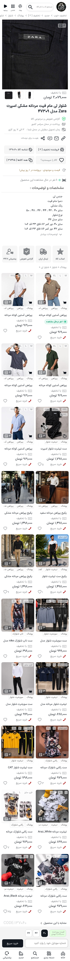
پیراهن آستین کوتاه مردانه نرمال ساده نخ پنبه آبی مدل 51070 (18, 449)
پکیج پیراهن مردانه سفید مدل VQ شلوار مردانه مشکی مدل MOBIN (53, 513)
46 (28, 933)
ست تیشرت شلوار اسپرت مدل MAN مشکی (54, 449)
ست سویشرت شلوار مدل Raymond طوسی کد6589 (52, 641)
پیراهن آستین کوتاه (39, 308)
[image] (9, 95)
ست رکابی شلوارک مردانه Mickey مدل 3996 (53, 768)
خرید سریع (12, 943)
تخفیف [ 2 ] (34, 15)
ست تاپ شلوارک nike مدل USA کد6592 (17, 641)
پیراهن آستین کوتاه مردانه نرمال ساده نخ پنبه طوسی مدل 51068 (18, 386)
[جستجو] (30, 5)
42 (36, 933)
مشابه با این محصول (55, 923)
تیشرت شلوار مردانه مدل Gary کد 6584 (53, 704)
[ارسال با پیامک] (49, 139)
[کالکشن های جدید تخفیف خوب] (13, 6)
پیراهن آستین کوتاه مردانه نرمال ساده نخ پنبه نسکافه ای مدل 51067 (52, 315)
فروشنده (48, 149)
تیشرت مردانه (41, 825)
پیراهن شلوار (7, 506)
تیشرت (54, 825)
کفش (39, 569)
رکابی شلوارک (51, 760)
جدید (47, 15)
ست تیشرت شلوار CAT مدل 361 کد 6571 (20, 768)
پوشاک (20, 15)
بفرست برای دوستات (29, 138)
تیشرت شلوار (51, 442)
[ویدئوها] (5, 6)
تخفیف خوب (60, 15)
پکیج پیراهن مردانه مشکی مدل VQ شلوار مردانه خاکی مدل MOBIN (18, 577)
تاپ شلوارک (17, 634)
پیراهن (20, 308)
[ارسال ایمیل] (56, 139)
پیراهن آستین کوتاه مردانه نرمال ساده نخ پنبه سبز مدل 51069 (53, 386)
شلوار (11, 15)
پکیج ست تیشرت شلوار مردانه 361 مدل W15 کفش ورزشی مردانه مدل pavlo (54, 577)
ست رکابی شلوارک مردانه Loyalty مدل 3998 (53, 896)
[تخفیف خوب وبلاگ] (20, 6)
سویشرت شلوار (50, 634)
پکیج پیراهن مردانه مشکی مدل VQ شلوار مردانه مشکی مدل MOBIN (18, 513)
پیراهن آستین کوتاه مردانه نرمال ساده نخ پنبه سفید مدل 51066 (18, 315)
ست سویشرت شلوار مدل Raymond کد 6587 (19, 704)
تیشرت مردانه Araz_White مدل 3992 (52, 832)
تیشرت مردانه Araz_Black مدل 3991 (18, 896)
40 (44, 933)
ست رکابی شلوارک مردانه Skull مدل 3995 (19, 832)
